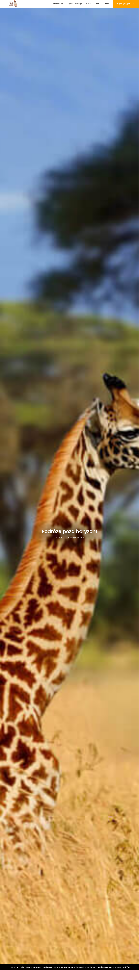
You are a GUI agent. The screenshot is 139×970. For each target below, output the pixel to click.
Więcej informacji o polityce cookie (108, 967)
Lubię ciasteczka (126, 967)
